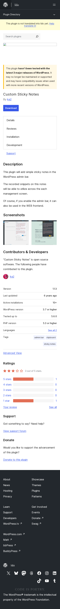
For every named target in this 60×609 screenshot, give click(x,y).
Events (36, 512)
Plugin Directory (11, 14)
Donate (38, 518)
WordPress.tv (12, 523)
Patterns (37, 496)
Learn (6, 506)
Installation (13, 136)
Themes (36, 485)
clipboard (51, 337)
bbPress (9, 545)
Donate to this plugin (15, 459)
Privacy (7, 496)
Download (11, 108)
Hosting (7, 490)
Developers (9, 518)
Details (11, 120)
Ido (13, 565)
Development (14, 145)
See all (53, 407)
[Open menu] (55, 5)
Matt (7, 539)
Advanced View (12, 353)
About (6, 479)
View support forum (14, 431)
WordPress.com (14, 534)
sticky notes (50, 344)
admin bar (39, 337)
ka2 (9, 99)
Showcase (38, 479)
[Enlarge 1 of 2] (24, 224)
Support (11, 153)
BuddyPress (12, 551)
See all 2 (52, 330)
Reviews (11, 128)
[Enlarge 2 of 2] (52, 224)
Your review (10, 407)
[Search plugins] (37, 36)
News (6, 485)
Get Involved (39, 506)
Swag (36, 523)
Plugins (36, 490)
